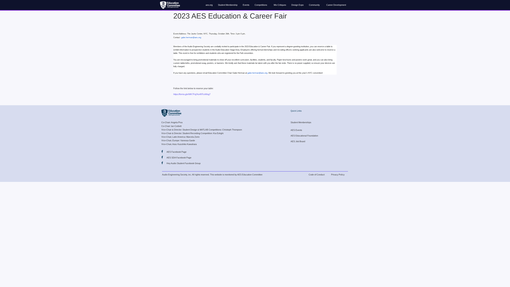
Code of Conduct (317, 175)
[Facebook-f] (162, 151)
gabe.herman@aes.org (191, 37)
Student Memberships (301, 122)
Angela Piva (176, 122)
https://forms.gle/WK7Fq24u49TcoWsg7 (192, 94)
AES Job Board (298, 141)
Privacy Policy (338, 175)
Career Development (336, 5)
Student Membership (227, 5)
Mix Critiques (280, 5)
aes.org (209, 5)
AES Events (296, 130)
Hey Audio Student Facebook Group (184, 163)
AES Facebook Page (176, 152)
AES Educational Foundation (304, 136)
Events (246, 5)
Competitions (261, 5)
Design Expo (297, 5)
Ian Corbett (176, 126)
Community (314, 5)
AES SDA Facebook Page (179, 158)
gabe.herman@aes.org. (257, 73)
